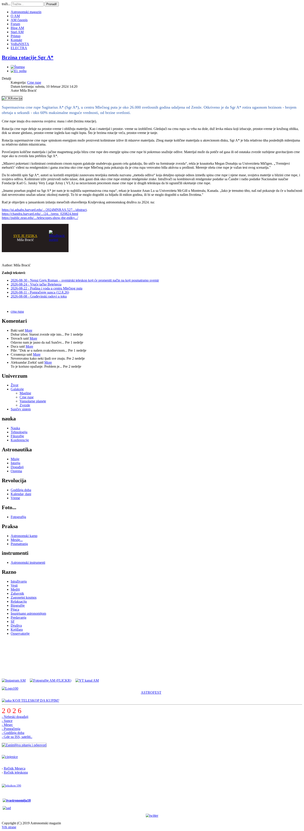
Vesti (14, 585)
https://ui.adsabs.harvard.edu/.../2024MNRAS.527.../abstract (44, 210)
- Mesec (7, 725)
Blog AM (17, 28)
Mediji (15, 589)
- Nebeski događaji (15, 717)
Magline (25, 393)
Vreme (15, 498)
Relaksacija (19, 601)
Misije (15, 459)
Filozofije (17, 436)
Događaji (17, 467)
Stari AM (17, 32)
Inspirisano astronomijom (28, 613)
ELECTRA (19, 48)
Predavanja (18, 617)
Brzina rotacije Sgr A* (27, 57)
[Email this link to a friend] (18, 71)
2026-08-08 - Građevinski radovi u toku (39, 296)
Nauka (15, 428)
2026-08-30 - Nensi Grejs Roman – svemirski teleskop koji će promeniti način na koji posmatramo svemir (85, 280)
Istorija (15, 463)
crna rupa (17, 311)
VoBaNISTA (20, 44)
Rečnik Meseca (14, 768)
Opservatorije (20, 633)
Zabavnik (17, 593)
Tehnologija (19, 432)
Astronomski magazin (26, 12)
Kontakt (16, 40)
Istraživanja (19, 581)
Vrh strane (9, 827)
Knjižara (17, 629)
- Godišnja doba (13, 733)
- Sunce (7, 721)
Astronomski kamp (24, 536)
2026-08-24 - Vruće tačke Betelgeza (36, 284)
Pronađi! (51, 4)
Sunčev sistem (21, 409)
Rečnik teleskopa (16, 772)
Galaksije (17, 389)
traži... (6, 4)
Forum (15, 24)
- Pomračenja (11, 729)
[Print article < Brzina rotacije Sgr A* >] (18, 67)
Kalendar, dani (21, 494)
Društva (16, 625)
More (28, 330)
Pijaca (15, 609)
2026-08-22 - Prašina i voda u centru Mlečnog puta (46, 288)
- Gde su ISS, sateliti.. (17, 737)
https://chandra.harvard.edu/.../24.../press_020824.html (40, 214)
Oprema (16, 471)
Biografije (18, 605)
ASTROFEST (151, 692)
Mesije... (17, 540)
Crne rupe (34, 82)
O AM (15, 16)
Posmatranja (19, 544)
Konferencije (20, 440)
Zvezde (25, 405)
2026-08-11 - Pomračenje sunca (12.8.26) (40, 292)
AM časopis (19, 20)
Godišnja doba (21, 490)
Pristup (15, 36)
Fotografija (18, 517)
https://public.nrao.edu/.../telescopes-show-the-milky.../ (40, 218)
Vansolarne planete (33, 401)
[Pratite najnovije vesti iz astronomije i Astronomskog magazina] (152, 816)
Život (14, 385)
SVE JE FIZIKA (25, 236)
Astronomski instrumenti (28, 562)
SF (13, 621)
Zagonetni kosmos (23, 597)
